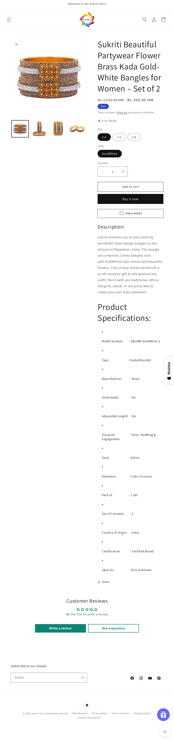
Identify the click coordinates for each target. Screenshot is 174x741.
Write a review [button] (60, 628)
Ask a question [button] (113, 628)
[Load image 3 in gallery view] (58, 128)
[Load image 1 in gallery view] (20, 128)
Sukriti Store (39, 713)
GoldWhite (109, 154)
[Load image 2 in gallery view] (39, 128)
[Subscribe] (82, 678)
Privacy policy (99, 713)
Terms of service (120, 713)
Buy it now (130, 199)
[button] (9, 19)
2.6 (119, 137)
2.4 (104, 137)
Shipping (121, 112)
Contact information (89, 717)
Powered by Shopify (57, 713)
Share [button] (106, 582)
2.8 (134, 137)
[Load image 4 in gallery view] (77, 128)
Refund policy (79, 713)
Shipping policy (142, 713)
